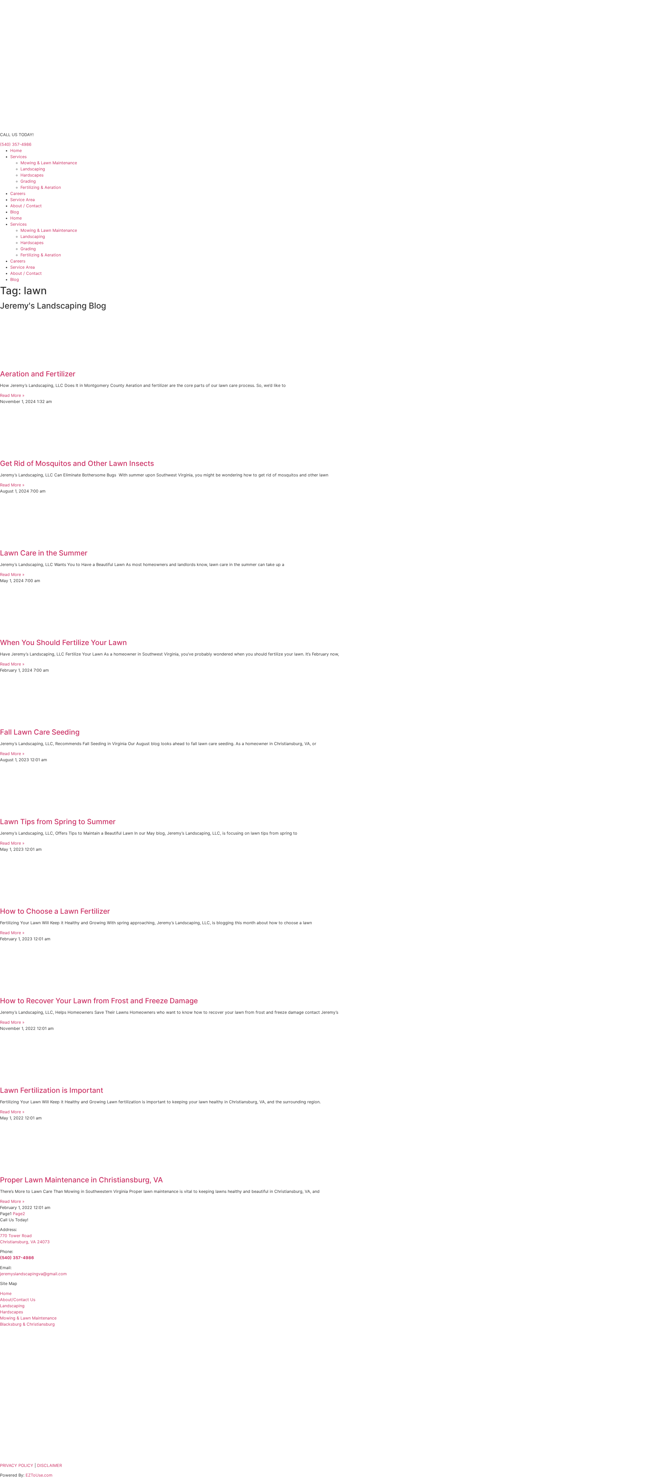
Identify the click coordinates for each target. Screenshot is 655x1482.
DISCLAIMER (49, 1465)
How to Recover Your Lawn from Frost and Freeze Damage (99, 1000)
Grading (28, 181)
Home (16, 150)
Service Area (22, 199)
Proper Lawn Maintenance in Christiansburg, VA (81, 1179)
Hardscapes (31, 175)
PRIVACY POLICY (16, 1465)
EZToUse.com (39, 1475)
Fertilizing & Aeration (40, 187)
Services (18, 156)
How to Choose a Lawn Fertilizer (55, 911)
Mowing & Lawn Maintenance (48, 162)
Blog (14, 211)
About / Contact (26, 205)
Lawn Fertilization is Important (51, 1090)
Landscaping (32, 168)
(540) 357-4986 (17, 1257)
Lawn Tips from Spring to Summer (58, 821)
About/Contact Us (17, 1299)
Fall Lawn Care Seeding (40, 732)
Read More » (12, 395)
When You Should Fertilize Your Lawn (63, 642)
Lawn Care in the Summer (44, 553)
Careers (17, 193)
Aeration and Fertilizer (37, 373)
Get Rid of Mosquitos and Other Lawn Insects (77, 463)
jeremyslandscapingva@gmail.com (33, 1273)
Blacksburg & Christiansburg (27, 1324)
